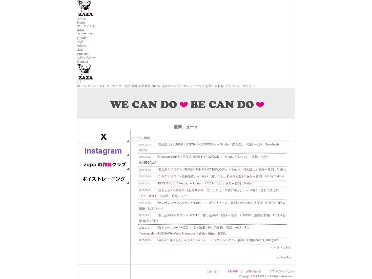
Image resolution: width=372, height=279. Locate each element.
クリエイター (115, 86)
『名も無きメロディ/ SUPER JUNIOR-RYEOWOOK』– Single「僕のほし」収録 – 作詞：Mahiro (220, 169)
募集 (135, 86)
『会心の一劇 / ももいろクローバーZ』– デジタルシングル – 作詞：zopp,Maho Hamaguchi (217, 240)
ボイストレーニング (191, 86)
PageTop (285, 257)
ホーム (81, 86)
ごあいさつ (212, 271)
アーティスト (96, 86)
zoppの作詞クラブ (164, 86)
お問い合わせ (214, 86)
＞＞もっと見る (280, 247)
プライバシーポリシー (239, 86)
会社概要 (145, 86)
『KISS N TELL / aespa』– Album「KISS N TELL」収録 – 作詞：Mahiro (204, 183)
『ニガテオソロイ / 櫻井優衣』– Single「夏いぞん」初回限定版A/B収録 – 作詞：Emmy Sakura (219, 176)
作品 (128, 86)
